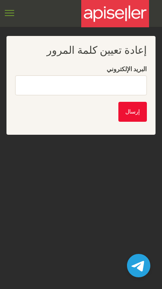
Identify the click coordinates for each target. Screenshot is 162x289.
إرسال (132, 111)
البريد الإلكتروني (127, 68)
